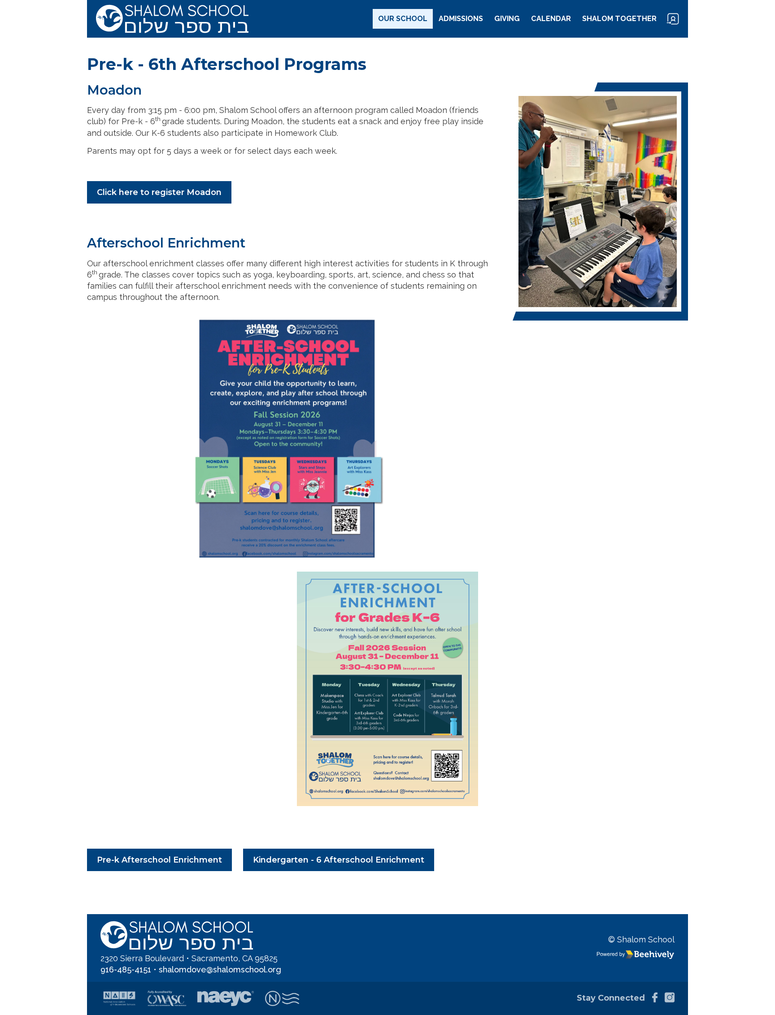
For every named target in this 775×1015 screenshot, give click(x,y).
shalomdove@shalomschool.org (220, 969)
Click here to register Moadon (159, 192)
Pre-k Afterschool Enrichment (159, 860)
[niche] (282, 998)
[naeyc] (225, 998)
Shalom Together (619, 18)
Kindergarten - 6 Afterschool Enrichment (338, 860)
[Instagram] (667, 998)
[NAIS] (119, 998)
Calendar (551, 18)
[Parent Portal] (672, 19)
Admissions (461, 18)
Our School (402, 18)
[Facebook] (652, 998)
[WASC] (166, 998)
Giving (507, 18)
